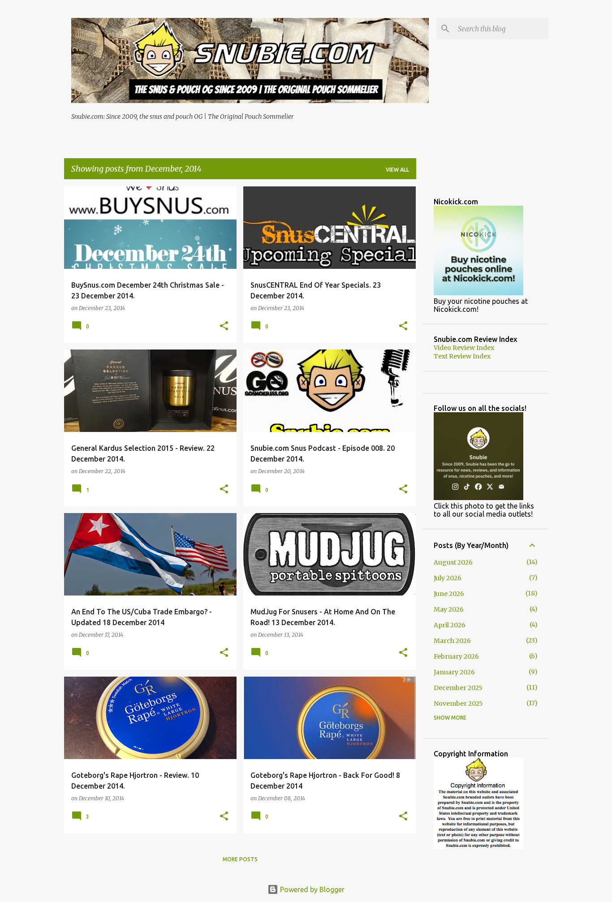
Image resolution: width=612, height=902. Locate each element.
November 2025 (458, 703)
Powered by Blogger (311, 889)
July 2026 (447, 578)
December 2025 (458, 688)
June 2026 (449, 594)
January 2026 (454, 672)
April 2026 (449, 625)
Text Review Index (462, 356)
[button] (224, 326)
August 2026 (453, 562)
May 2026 (449, 609)
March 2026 (452, 641)
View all (397, 170)
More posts (240, 859)
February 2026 (456, 656)
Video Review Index (464, 348)
